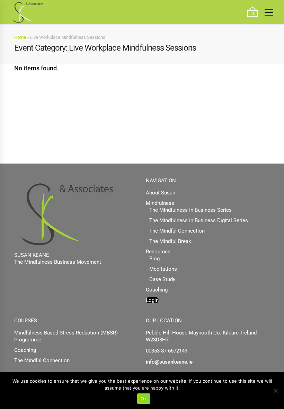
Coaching (157, 290)
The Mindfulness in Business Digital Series (198, 220)
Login (152, 300)
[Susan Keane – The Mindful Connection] (27, 12)
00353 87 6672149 (166, 351)
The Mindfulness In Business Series (190, 210)
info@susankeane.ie (169, 362)
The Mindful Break (170, 241)
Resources (158, 252)
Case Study (162, 279)
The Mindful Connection (177, 231)
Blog (154, 258)
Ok (144, 398)
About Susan (160, 193)
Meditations (163, 269)
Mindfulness (160, 203)
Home (20, 37)
